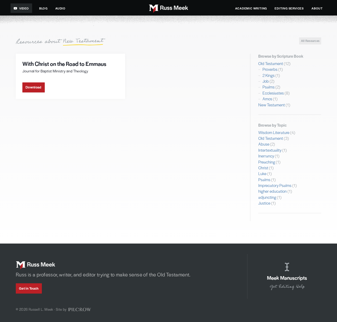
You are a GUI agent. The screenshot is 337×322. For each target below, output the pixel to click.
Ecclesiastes (273, 93)
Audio (60, 8)
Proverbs (269, 69)
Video (24, 8)
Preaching (266, 162)
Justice (264, 203)
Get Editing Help (287, 286)
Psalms (268, 87)
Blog (43, 8)
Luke (262, 173)
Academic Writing (251, 8)
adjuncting (267, 197)
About (317, 8)
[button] (33, 87)
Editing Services (289, 8)
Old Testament (270, 63)
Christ (263, 167)
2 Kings (268, 75)
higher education (272, 191)
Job (265, 81)
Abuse (263, 144)
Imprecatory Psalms (274, 185)
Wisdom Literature (273, 132)
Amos (267, 98)
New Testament (271, 104)
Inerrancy (266, 155)
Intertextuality (269, 150)
